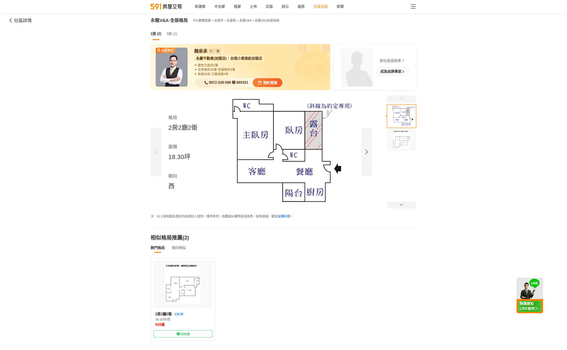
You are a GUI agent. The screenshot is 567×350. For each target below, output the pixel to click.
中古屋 (219, 6)
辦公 (285, 6)
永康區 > (233, 20)
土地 (253, 6)
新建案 (200, 6)
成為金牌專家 (391, 71)
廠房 (301, 6)
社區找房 (321, 6)
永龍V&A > (246, 20)
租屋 (237, 6)
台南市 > (220, 20)
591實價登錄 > (203, 20)
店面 (269, 6)
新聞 (340, 6)
